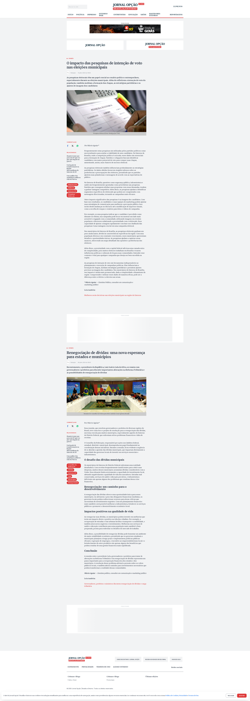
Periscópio (110, 680)
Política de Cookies (171, 695)
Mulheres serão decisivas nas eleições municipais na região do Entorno (112, 295)
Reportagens (176, 15)
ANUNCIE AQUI (176, 659)
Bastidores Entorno (154, 14)
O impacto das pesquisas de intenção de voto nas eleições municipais (104, 65)
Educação (133, 15)
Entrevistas (119, 15)
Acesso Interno (120, 667)
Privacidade (87, 667)
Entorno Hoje (103, 14)
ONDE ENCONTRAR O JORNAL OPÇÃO (128, 659)
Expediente (73, 667)
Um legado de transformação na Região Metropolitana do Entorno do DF (73, 168)
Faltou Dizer (72, 680)
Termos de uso (103, 667)
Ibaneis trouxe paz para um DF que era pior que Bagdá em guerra (73, 158)
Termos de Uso (193, 695)
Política (80, 15)
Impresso (91, 15)
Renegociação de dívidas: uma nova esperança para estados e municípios (106, 355)
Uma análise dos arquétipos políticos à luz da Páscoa (74, 177)
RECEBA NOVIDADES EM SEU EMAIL (155, 659)
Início (70, 15)
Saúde (143, 15)
